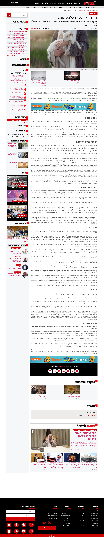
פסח (85, 25)
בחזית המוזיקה (94, 525)
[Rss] (16, 531)
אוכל (50, 7)
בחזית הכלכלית (94, 518)
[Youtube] (23, 531)
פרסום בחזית (53, 511)
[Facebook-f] (16, 525)
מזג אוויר (34, 7)
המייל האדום (68, 518)
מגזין (66, 7)
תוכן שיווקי (82, 525)
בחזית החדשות (94, 513)
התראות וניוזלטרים (66, 513)
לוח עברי (28, 7)
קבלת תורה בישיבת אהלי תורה (16, 85)
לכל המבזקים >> (11, 55)
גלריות (83, 518)
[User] (9, 531)
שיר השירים (60, 89)
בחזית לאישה (95, 521)
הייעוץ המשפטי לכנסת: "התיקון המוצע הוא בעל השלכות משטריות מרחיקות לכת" (16, 97)
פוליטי (80, 7)
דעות (54, 7)
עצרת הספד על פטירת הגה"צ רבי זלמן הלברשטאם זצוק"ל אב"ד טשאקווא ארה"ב (16, 81)
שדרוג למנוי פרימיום (66, 516)
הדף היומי (40, 7)
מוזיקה (46, 7)
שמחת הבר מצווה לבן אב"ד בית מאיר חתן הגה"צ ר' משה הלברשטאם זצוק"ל (16, 77)
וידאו (83, 511)
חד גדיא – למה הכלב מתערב (77, 17)
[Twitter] (9, 525)
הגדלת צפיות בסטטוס (51, 518)
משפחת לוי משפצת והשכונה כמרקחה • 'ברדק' (16, 89)
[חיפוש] (9, 15)
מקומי (75, 7)
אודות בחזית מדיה (66, 525)
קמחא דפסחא (72, 89)
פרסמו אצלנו (67, 521)
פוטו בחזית (60, 7)
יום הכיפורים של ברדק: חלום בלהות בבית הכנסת (16, 93)
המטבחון (82, 521)
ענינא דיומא (82, 10)
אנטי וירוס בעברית (52, 516)
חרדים (85, 7)
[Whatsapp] (31, 525)
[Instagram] (31, 531)
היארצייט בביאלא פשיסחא (17, 105)
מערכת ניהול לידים (52, 513)
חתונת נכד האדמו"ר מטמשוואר (16, 101)
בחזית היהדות (94, 10)
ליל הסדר (88, 25)
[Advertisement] (52, 485)
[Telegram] (23, 525)
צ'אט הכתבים (91, 7)
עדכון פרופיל (68, 511)
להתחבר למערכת (89, 415)
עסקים (70, 7)
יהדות (87, 10)
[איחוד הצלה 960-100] (63, 109)
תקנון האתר (68, 523)
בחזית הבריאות (94, 516)
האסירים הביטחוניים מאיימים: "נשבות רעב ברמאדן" (16, 110)
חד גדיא (91, 25)
